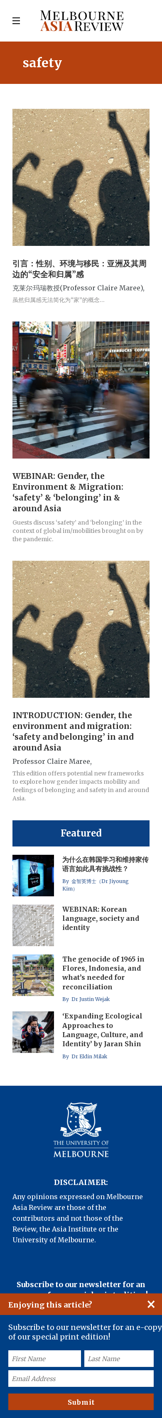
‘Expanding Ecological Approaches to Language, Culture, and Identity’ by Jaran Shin (102, 1030)
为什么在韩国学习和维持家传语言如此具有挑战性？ (105, 864)
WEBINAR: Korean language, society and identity (100, 918)
